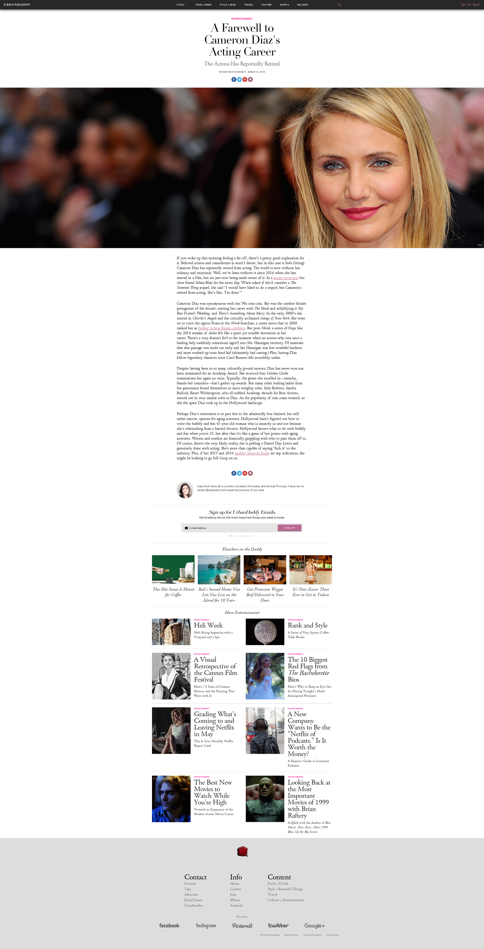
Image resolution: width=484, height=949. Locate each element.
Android (236, 905)
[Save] (250, 79)
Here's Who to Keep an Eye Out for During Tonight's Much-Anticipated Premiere (309, 691)
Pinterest (242, 926)
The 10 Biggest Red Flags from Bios (308, 669)
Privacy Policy (332, 934)
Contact (190, 883)
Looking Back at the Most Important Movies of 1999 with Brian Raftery (309, 799)
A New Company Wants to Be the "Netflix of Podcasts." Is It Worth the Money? (309, 734)
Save (244, 79)
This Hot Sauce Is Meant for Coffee (173, 592)
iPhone (235, 900)
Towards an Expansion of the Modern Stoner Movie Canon (213, 811)
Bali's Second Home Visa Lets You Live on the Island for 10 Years (219, 594)
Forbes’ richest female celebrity (221, 328)
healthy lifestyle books (252, 453)
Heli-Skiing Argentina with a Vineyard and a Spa (213, 634)
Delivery (302, 4)
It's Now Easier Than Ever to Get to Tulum (310, 592)
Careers (235, 889)
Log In (476, 4)
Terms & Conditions (312, 934)
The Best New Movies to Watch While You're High (213, 792)
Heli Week (208, 625)
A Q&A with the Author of (309, 827)
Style (228, 4)
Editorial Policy (291, 934)
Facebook (169, 926)
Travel (248, 4)
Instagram (206, 926)
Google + (315, 926)
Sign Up (465, 4)
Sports (284, 4)
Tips (187, 889)
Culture (266, 4)
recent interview (286, 278)
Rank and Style (307, 625)
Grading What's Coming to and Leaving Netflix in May (215, 724)
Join (233, 894)
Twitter (278, 926)
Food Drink (204, 4)
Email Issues (193, 900)
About (234, 883)
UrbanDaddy (17, 4)
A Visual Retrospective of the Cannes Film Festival (215, 669)
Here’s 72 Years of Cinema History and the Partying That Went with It (214, 691)
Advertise (191, 894)
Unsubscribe (193, 905)
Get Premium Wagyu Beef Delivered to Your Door (265, 594)
